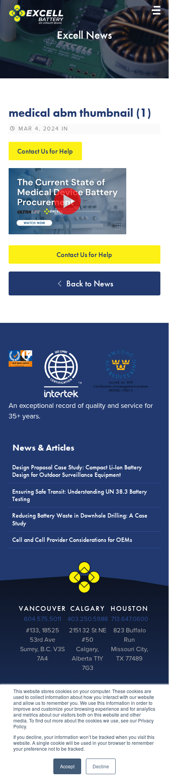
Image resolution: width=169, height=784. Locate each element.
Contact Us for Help (45, 151)
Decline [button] (101, 766)
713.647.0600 (129, 619)
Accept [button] (67, 766)
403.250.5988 (87, 619)
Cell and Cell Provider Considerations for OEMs (72, 540)
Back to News (88, 283)
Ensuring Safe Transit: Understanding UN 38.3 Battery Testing (79, 495)
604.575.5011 (42, 619)
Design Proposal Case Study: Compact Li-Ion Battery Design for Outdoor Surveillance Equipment (77, 471)
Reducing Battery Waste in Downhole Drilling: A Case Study (79, 519)
